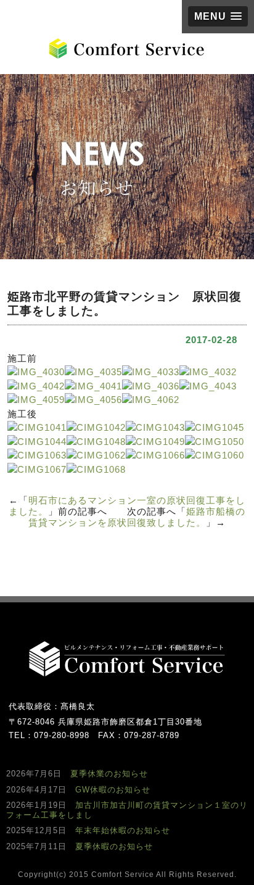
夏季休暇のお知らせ (114, 846)
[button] (218, 16)
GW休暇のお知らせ (112, 789)
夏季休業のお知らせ (109, 773)
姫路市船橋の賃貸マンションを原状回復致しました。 (136, 517)
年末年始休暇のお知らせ (122, 830)
